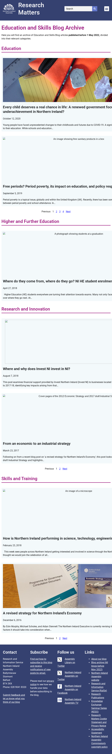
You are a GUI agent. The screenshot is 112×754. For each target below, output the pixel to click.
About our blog (98, 659)
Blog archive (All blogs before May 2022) (99, 666)
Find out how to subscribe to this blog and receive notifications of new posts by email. (41, 666)
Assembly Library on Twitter (66, 662)
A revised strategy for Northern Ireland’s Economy (42, 613)
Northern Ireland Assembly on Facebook (69, 689)
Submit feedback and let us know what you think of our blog (14, 698)
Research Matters (31, 8)
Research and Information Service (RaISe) (99, 687)
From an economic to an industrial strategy (36, 444)
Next (68, 211)
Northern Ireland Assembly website (99, 676)
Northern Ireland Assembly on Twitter (69, 676)
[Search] (94, 8)
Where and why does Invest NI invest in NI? (36, 369)
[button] (106, 8)
